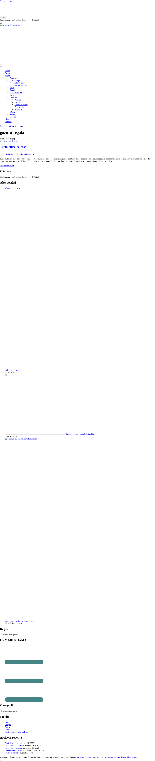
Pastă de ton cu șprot (14, 743)
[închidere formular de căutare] (1, 23)
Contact (8, 122)
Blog (7, 119)
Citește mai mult (7, 166)
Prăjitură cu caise (12, 753)
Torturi (17, 102)
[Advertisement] (77, 44)
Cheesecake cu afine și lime (17, 750)
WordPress (108, 757)
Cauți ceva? (5, 20)
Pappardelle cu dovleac (15, 745)
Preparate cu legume (18, 85)
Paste (12, 88)
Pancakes (19, 109)
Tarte (12, 95)
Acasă (7, 71)
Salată (12, 90)
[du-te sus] (1, 760)
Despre (8, 73)
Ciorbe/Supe (15, 80)
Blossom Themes (83, 757)
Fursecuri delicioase (13, 748)
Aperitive (14, 78)
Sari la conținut (6, 1)
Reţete (7, 75)
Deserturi (14, 97)
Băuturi (13, 112)
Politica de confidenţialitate (17, 732)
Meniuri (13, 117)
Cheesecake (20, 107)
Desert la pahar (21, 105)
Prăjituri (18, 100)
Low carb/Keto (16, 92)
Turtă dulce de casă (13, 147)
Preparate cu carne (18, 83)
